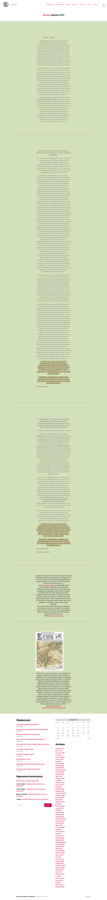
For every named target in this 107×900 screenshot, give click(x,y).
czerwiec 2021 (59, 874)
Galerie (89, 4)
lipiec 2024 (58, 799)
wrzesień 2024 (60, 795)
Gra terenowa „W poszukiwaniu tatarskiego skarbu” (32, 729)
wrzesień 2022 (60, 844)
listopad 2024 (59, 791)
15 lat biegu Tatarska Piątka (24, 749)
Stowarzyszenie (59, 4)
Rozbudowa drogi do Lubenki (25, 754)
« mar (57, 738)
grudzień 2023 (59, 814)
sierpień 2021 (59, 870)
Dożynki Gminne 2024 (32, 781)
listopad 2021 (59, 863)
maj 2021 (58, 876)
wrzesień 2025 (60, 772)
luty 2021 (58, 882)
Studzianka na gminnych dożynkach (27, 724)
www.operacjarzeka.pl (49, 585)
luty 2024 (58, 810)
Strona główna (50, 4)
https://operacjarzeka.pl (56, 616)
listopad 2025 (59, 768)
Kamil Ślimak (20, 781)
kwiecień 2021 (59, 878)
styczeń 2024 (59, 812)
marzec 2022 (59, 855)
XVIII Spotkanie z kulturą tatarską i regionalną (30, 764)
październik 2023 (60, 819)
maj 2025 (58, 780)
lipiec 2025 (58, 776)
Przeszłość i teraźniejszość (28, 896)
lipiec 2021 (58, 872)
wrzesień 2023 (60, 821)
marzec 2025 (59, 785)
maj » (88, 738)
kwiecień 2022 (59, 853)
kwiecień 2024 (60, 806)
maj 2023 (58, 829)
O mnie (95, 4)
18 (88, 730)
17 (83, 730)
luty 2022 (58, 857)
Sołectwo (81, 4)
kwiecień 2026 (60, 757)
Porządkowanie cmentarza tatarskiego (28, 769)
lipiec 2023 (58, 825)
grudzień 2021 (59, 861)
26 (57, 735)
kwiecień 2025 (59, 782)
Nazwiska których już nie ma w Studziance (35, 799)
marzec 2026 (59, 759)
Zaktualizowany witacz (23, 759)
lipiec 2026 (58, 751)
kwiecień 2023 (59, 831)
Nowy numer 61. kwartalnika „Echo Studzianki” (30, 739)
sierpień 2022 (59, 846)
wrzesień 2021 (59, 868)
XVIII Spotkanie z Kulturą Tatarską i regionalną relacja (32, 744)
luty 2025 (58, 787)
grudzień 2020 (60, 887)
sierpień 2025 (59, 774)
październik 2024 (60, 793)
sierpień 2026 (59, 748)
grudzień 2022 (59, 838)
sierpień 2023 (59, 823)
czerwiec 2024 (60, 802)
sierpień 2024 (59, 797)
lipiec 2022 (58, 848)
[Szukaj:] (30, 805)
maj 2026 (58, 755)
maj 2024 (58, 804)
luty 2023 (58, 833)
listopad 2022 (59, 840)
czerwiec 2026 (60, 753)
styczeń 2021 (59, 885)
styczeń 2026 (59, 763)
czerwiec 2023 (60, 827)
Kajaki (67, 4)
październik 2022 (60, 842)
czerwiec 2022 (60, 850)
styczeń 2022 (59, 859)
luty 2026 (58, 761)
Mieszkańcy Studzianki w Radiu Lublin (28, 734)
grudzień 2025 (59, 765)
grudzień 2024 (60, 789)
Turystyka (74, 4)
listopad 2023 (59, 816)
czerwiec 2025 (60, 778)
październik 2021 (60, 865)
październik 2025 (60, 770)
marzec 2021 (59, 880)
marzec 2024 (59, 808)
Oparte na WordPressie (42, 896)
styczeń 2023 (59, 836)
